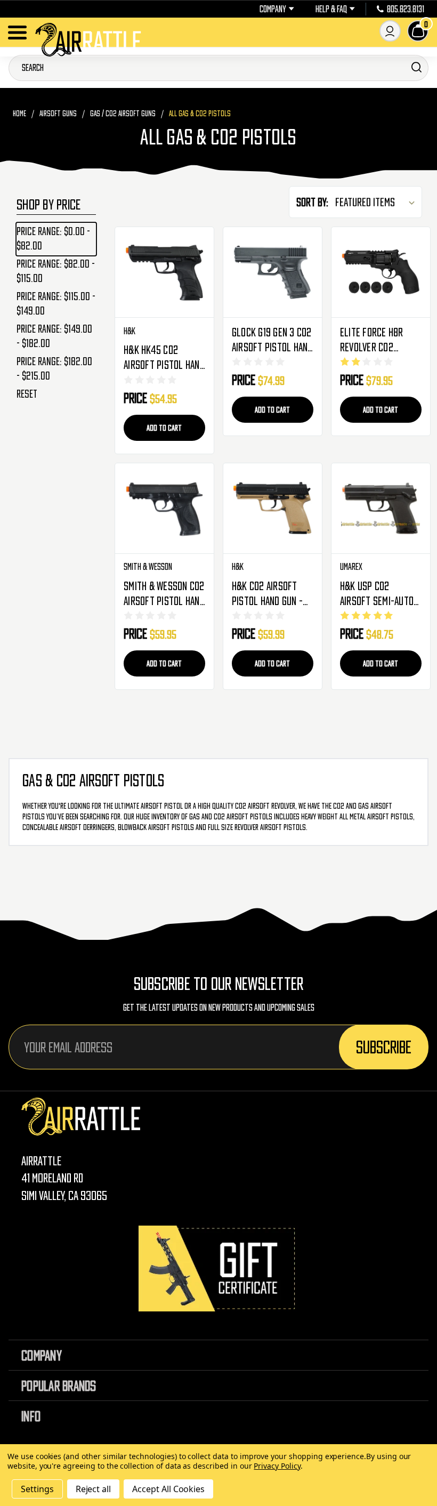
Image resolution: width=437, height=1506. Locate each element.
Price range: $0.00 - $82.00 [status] (53, 239)
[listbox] (378, 202)
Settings (37, 1489)
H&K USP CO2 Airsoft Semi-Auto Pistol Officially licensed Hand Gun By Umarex (377, 594)
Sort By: (312, 202)
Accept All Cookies (168, 1489)
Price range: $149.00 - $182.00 (54, 336)
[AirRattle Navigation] (17, 32)
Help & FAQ (331, 9)
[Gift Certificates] (218, 1268)
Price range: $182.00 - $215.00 (54, 369)
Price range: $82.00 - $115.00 (56, 271)
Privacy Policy (277, 1466)
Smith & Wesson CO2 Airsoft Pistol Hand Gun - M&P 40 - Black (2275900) (164, 594)
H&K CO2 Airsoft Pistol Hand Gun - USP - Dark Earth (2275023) (267, 594)
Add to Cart (164, 427)
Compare (164, 272)
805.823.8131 (405, 9)
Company (273, 9)
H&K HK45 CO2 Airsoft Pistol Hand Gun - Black (164, 358)
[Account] (390, 31)
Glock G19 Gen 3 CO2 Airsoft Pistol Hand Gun (272, 341)
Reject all (93, 1489)
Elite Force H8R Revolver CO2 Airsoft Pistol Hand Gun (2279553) (380, 341)
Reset (27, 394)
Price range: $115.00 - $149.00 (56, 304)
